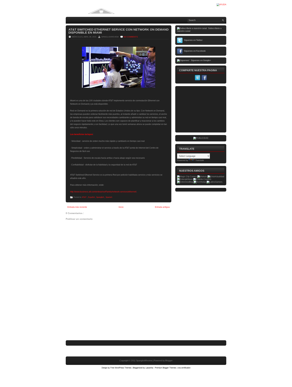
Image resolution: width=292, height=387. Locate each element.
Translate (199, 160)
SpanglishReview (144, 360)
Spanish (109, 197)
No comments (131, 37)
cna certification (184, 368)
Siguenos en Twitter (193, 40)
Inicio (121, 207)
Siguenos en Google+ (201, 60)
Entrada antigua (162, 207)
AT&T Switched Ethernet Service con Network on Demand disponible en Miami (118, 31)
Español (91, 197)
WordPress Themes (123, 368)
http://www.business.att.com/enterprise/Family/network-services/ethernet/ (103, 192)
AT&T (84, 197)
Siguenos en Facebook (195, 51)
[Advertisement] (91, 317)
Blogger (169, 360)
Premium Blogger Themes (166, 368)
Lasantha (149, 368)
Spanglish (100, 197)
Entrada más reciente (77, 207)
